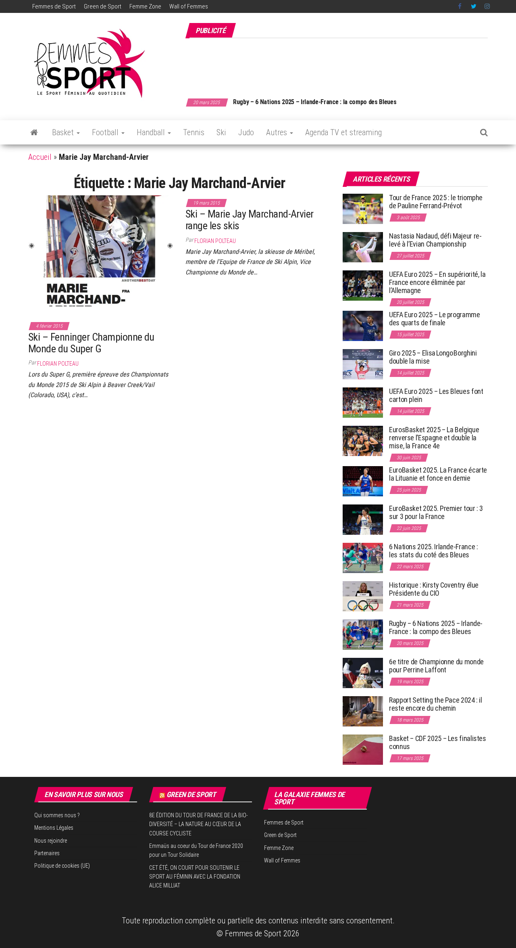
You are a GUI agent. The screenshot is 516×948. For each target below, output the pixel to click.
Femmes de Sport (54, 6)
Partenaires (47, 853)
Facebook (460, 6)
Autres (277, 132)
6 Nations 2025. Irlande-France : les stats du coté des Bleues (433, 550)
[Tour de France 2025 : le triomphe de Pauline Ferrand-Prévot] (363, 208)
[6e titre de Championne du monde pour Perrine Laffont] (363, 672)
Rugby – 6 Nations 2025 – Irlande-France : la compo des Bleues (314, 102)
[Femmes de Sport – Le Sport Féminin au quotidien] (34, 132)
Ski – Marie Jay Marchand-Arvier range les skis (249, 220)
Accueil (40, 157)
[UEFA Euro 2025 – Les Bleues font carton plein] (363, 402)
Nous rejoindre (50, 840)
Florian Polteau (215, 241)
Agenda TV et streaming (343, 132)
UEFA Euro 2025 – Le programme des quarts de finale (434, 318)
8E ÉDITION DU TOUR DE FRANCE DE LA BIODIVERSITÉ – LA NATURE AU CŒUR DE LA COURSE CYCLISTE (198, 824)
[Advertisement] (341, 64)
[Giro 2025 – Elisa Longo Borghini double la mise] (363, 364)
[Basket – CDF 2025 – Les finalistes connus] (363, 749)
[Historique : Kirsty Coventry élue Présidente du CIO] (363, 596)
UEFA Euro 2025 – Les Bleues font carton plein (436, 395)
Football (106, 132)
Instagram (487, 6)
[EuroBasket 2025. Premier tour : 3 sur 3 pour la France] (363, 519)
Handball (152, 132)
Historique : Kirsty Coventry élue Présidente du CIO (434, 589)
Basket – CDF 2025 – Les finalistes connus (437, 742)
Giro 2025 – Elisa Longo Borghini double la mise (432, 357)
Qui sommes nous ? (57, 815)
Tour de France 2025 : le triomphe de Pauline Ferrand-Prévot (436, 201)
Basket (64, 132)
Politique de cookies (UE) (62, 865)
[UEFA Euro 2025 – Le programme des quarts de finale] (363, 325)
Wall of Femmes (188, 6)
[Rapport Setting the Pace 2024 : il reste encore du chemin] (363, 711)
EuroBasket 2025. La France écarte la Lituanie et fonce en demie (438, 474)
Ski (221, 132)
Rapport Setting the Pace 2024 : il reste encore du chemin (435, 704)
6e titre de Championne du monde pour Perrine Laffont (436, 665)
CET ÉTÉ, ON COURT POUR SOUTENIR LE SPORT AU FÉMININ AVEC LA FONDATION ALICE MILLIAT (194, 876)
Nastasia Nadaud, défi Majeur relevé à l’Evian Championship (435, 240)
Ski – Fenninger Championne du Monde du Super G (91, 343)
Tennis (193, 132)
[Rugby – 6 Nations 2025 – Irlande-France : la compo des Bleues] (363, 634)
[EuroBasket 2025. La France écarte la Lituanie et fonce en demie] (363, 481)
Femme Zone (145, 6)
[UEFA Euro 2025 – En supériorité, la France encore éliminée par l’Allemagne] (363, 285)
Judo (246, 132)
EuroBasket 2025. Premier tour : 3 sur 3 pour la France (436, 512)
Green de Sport (102, 6)
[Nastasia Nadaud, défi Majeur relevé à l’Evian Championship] (363, 247)
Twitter (474, 6)
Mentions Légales (53, 828)
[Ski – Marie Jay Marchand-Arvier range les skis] (100, 250)
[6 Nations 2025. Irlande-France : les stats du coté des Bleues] (363, 557)
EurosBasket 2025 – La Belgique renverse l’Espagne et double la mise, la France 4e (434, 437)
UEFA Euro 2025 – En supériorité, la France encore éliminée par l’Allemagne (437, 282)
